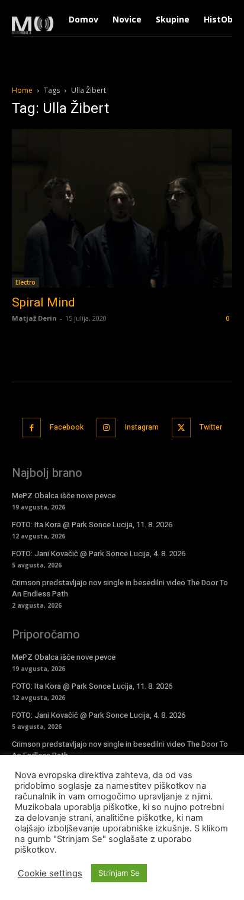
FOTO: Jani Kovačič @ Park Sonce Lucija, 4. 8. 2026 (98, 553)
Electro (25, 282)
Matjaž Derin (34, 318)
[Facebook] (31, 427)
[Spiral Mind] (122, 208)
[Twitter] (181, 427)
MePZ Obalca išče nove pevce (63, 495)
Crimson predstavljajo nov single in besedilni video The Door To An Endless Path (120, 749)
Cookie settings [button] (50, 873)
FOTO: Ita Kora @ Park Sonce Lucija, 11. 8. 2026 (92, 524)
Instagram (142, 427)
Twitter (211, 427)
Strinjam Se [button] (119, 873)
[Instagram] (106, 427)
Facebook (67, 427)
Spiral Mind (43, 302)
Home (22, 90)
